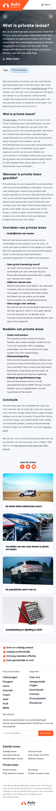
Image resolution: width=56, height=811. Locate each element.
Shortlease (33, 770)
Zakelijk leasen (10, 752)
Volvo (6, 686)
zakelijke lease (39, 89)
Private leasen (9, 770)
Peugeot (8, 682)
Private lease (10, 120)
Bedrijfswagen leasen (13, 759)
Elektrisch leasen (36, 759)
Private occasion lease (38, 773)
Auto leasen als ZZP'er (38, 755)
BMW (6, 708)
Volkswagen (10, 677)
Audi (5, 703)
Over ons (34, 677)
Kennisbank (36, 690)
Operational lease (11, 755)
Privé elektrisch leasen (13, 773)
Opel (5, 699)
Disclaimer (35, 703)
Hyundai (8, 690)
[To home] (28, 804)
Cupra (6, 695)
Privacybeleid (37, 698)
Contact (34, 694)
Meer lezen (12, 59)
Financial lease (35, 752)
